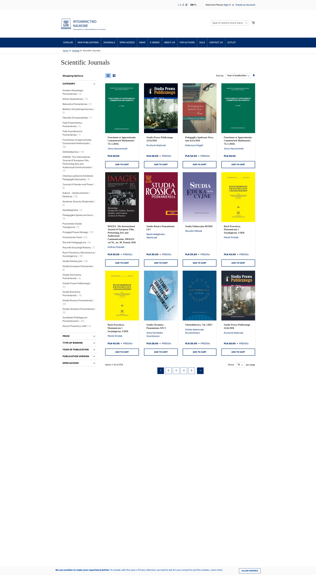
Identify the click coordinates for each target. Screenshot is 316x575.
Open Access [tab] (71, 363)
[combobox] (230, 22)
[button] (192, 5)
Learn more (216, 570)
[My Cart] (253, 22)
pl (195, 4)
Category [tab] (69, 83)
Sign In (227, 4)
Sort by (220, 75)
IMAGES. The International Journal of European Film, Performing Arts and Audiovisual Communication (77, 164)
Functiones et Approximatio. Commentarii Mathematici (77, 143)
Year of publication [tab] (76, 349)
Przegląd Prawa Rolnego (78, 232)
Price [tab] (66, 336)
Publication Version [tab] (76, 356)
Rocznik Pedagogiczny (77, 242)
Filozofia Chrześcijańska (78, 117)
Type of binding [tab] (73, 342)
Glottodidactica (74, 152)
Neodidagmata (73, 210)
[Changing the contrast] (186, 4)
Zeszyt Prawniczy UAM (77, 326)
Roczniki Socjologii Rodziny (79, 247)
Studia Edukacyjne (76, 261)
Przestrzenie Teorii (75, 237)
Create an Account (245, 4)
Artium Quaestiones (76, 99)
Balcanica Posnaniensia (78, 104)
